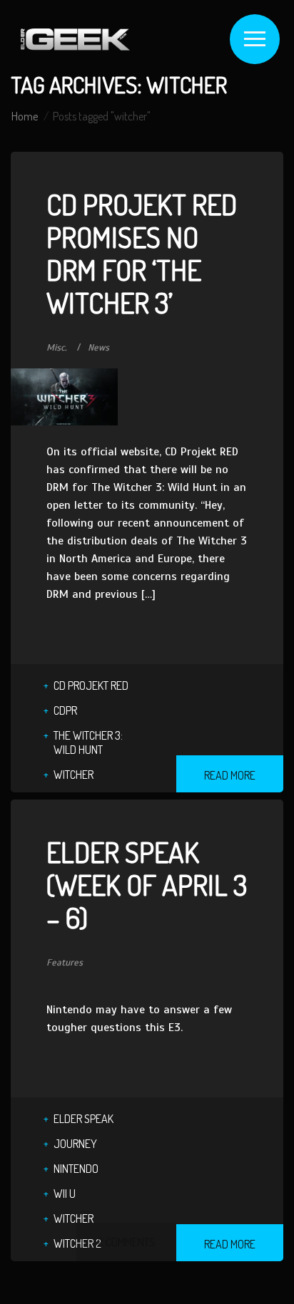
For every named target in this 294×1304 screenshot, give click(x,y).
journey (75, 1144)
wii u (65, 1193)
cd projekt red (91, 685)
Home (24, 116)
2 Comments (126, 1242)
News (98, 347)
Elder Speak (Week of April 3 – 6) (146, 884)
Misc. (56, 347)
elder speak (83, 1119)
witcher (73, 774)
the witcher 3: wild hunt (88, 742)
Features (64, 962)
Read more (229, 775)
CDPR (65, 710)
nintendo (76, 1168)
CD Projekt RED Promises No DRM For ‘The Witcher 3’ (141, 253)
